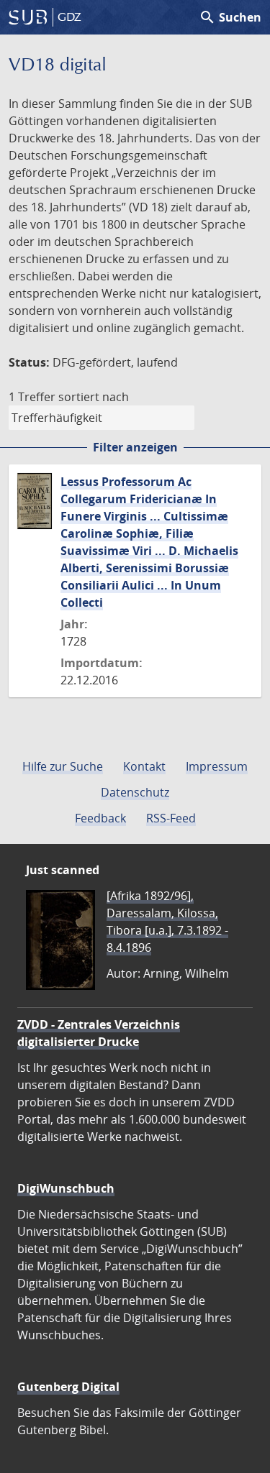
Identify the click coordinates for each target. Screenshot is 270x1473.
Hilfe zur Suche (62, 766)
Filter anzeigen (135, 447)
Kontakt (144, 766)
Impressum (217, 766)
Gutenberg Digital (68, 1387)
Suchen (230, 17)
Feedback (100, 818)
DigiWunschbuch (65, 1188)
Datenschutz (135, 792)
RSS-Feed (171, 818)
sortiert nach (93, 397)
